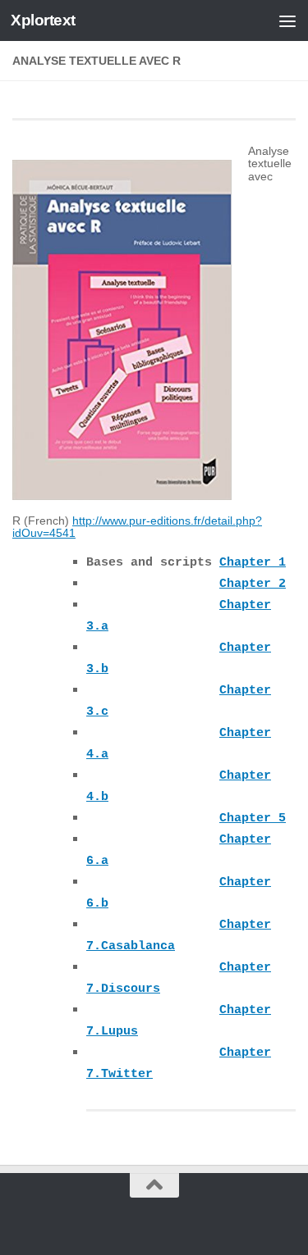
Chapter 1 (252, 563)
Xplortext (43, 20)
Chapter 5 (252, 818)
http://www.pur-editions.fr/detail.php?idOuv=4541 (137, 526)
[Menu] (287, 20)
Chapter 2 (252, 584)
